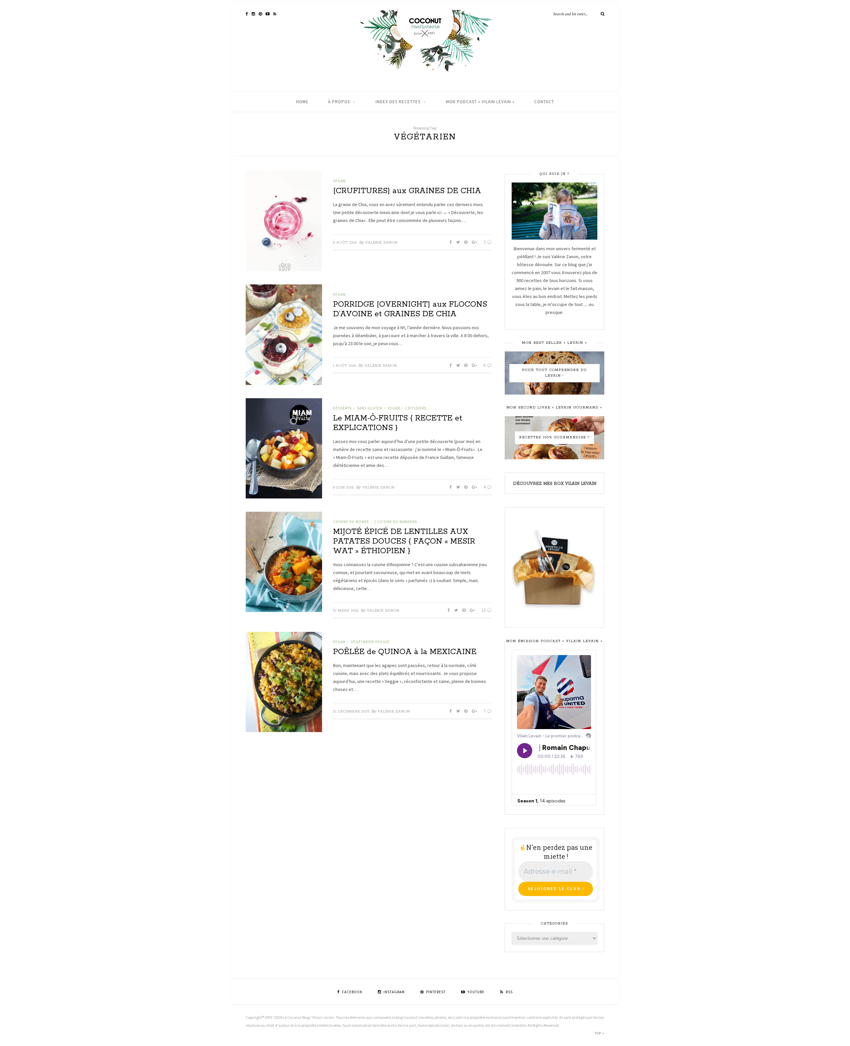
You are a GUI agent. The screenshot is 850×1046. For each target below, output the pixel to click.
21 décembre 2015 (351, 711)
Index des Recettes (398, 102)
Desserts (342, 408)
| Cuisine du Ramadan (396, 521)
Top (598, 1033)
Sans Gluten (369, 408)
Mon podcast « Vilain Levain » (480, 102)
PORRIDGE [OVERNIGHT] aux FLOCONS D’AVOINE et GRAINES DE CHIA (410, 309)
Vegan (339, 181)
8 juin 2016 (343, 487)
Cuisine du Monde (351, 521)
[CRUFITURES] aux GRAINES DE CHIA (407, 191)
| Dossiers (415, 408)
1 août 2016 (344, 365)
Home (302, 102)
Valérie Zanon (381, 242)
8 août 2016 (345, 242)
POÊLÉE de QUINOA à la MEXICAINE (404, 652)
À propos (339, 102)
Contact (544, 102)
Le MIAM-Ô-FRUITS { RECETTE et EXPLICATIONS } (397, 423)
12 (483, 610)
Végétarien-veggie (370, 641)
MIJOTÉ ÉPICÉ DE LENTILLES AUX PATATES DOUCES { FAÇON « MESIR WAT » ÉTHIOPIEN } (404, 541)
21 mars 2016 (346, 610)
